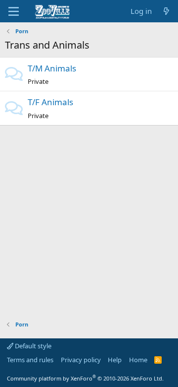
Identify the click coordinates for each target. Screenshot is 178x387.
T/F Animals (50, 102)
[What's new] (166, 11)
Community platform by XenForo (85, 378)
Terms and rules (30, 359)
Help (115, 359)
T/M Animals (52, 68)
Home (138, 359)
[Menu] (13, 11)
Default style (32, 345)
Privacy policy (81, 359)
